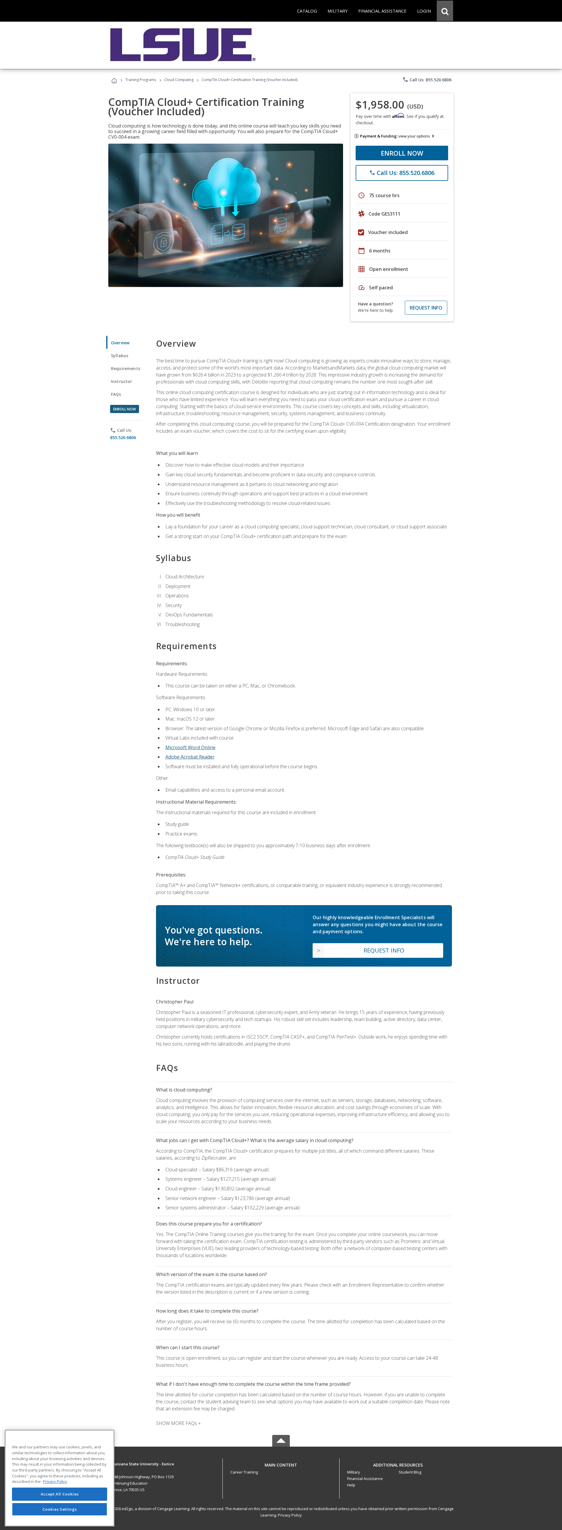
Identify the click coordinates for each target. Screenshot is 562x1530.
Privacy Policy (290, 1515)
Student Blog (410, 1472)
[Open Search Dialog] (445, 11)
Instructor (121, 381)
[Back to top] (281, 1464)
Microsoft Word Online (190, 747)
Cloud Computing (178, 79)
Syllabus (119, 355)
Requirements (125, 368)
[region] (59, 1478)
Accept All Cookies (60, 1494)
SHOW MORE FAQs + (178, 1423)
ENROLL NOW (402, 153)
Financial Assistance (365, 1478)
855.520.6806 (123, 437)
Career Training (244, 1472)
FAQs (116, 394)
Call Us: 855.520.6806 (426, 79)
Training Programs (140, 79)
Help (351, 1485)
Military (353, 1472)
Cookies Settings (59, 1509)
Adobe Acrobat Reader (190, 757)
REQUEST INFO (426, 308)
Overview (120, 342)
